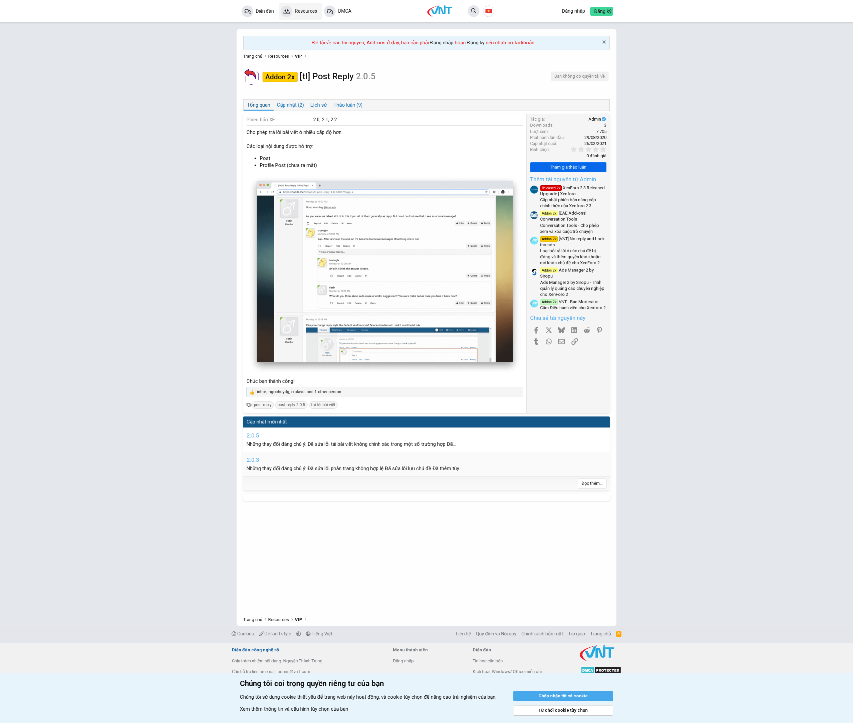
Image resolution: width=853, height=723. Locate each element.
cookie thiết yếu (298, 697)
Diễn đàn (265, 11)
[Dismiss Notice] (603, 42)
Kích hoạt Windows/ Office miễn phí (507, 671)
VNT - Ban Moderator (570, 301)
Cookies (245, 633)
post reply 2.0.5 (291, 404)
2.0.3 (253, 459)
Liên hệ (463, 633)
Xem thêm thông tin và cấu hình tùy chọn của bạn (294, 709)
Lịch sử (319, 105)
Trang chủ (600, 633)
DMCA (345, 11)
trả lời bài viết (323, 404)
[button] (298, 633)
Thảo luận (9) (348, 105)
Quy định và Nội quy (496, 633)
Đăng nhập (441, 43)
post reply (263, 404)
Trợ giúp (576, 633)
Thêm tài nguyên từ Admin (563, 179)
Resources (306, 11)
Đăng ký (475, 43)
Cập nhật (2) (290, 105)
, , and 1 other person (298, 391)
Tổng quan (258, 105)
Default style (277, 633)
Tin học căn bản (488, 660)
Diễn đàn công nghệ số (255, 649)
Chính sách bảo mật (542, 633)
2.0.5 (253, 435)
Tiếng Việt (321, 633)
